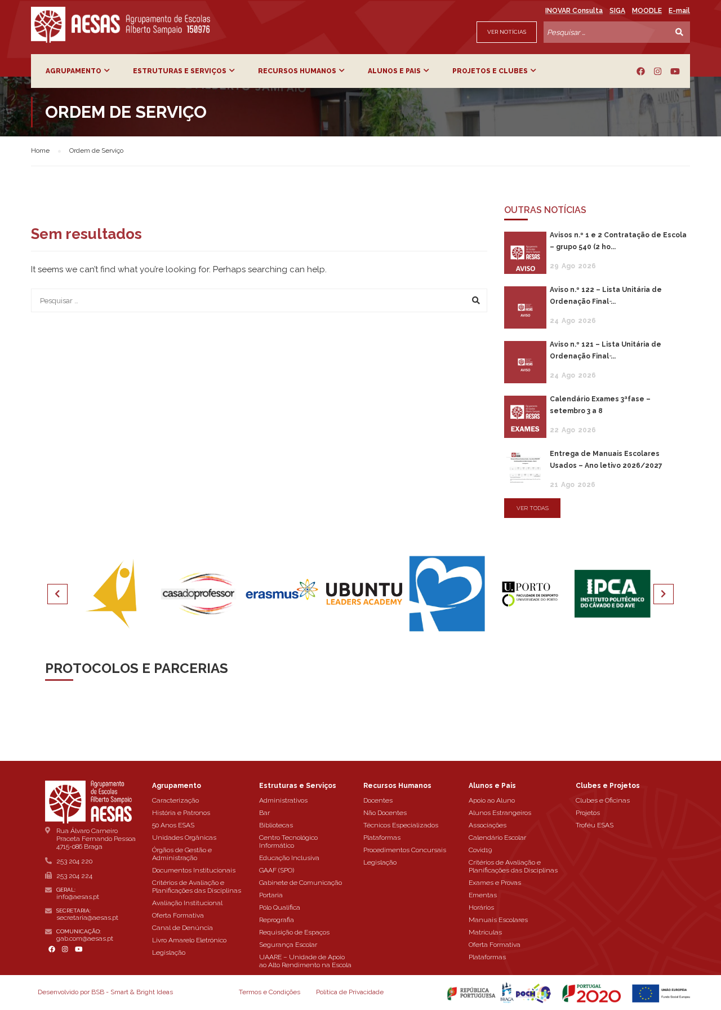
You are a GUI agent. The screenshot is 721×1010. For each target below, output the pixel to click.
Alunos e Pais (394, 71)
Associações (487, 825)
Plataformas (381, 837)
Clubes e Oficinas (603, 800)
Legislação (168, 952)
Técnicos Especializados (400, 825)
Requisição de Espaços (294, 932)
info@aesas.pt (77, 897)
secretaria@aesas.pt (87, 918)
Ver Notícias (506, 32)
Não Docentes (385, 813)
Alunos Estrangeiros (500, 813)
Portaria (271, 895)
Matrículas (485, 932)
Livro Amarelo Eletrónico (189, 940)
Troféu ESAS (594, 825)
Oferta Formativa (178, 915)
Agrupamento (73, 71)
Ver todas (533, 508)
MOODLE (647, 11)
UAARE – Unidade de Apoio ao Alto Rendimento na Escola (305, 961)
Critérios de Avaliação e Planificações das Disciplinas (196, 886)
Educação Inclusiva (289, 858)
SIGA (617, 11)
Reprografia (276, 920)
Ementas (483, 895)
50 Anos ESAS (173, 825)
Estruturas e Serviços (179, 71)
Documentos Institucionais (193, 870)
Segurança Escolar (288, 945)
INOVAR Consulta (574, 11)
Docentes (378, 800)
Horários (481, 907)
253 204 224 (74, 876)
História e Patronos (181, 813)
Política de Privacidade (350, 992)
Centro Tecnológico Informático (288, 841)
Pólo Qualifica (279, 907)
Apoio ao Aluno (492, 800)
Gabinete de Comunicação (300, 883)
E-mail (679, 11)
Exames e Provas (495, 883)
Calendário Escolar (497, 837)
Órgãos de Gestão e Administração (182, 854)
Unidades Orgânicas (184, 837)
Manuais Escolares (498, 920)
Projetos (588, 813)
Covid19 (480, 850)
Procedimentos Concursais (404, 850)
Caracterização (175, 800)
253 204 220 (74, 861)
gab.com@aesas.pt (84, 938)
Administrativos (283, 800)
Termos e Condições (269, 992)
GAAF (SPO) (276, 870)
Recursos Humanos (297, 71)
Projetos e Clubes (490, 71)
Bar (264, 813)
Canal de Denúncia (182, 928)
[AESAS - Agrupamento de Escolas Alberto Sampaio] (120, 25)
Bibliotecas (276, 825)
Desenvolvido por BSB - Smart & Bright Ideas (105, 992)
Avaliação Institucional (187, 903)
